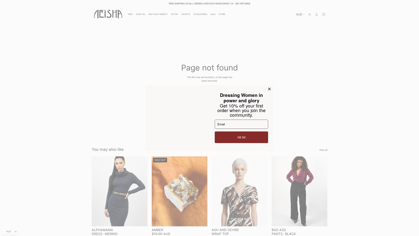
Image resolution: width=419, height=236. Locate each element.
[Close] (269, 87)
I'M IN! (241, 139)
